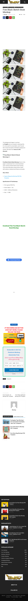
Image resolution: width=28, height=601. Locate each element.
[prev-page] (3, 440)
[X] (7, 17)
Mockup (5, 14)
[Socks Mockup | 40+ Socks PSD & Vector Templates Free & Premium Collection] (4, 534)
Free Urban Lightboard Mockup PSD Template (20, 395)
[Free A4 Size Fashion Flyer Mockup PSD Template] (4, 517)
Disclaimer (8, 597)
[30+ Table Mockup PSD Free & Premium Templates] (4, 541)
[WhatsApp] (13, 17)
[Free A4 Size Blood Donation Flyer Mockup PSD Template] (4, 511)
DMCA (20, 597)
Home (4, 5)
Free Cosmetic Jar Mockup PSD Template (8, 395)
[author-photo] (14, 408)
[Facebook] (4, 17)
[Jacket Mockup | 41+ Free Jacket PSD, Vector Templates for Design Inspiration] (4, 528)
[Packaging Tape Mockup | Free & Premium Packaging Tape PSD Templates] (6, 421)
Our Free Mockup (11, 7)
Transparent (9, 378)
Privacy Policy (8, 595)
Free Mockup (8, 5)
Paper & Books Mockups (19, 7)
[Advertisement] (14, 35)
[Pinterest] (10, 17)
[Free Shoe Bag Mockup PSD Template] (6, 435)
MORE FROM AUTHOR (18, 416)
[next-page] (6, 440)
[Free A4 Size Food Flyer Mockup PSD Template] (4, 504)
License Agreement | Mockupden (19, 595)
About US (3, 595)
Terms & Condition (14, 597)
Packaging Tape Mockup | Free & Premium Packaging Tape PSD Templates (17, 421)
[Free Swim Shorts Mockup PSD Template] (6, 429)
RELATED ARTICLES (8, 416)
